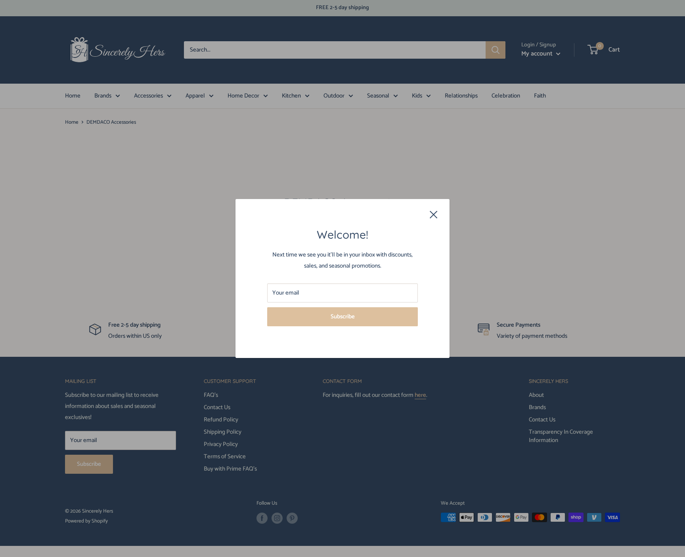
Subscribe (343, 317)
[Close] (434, 214)
